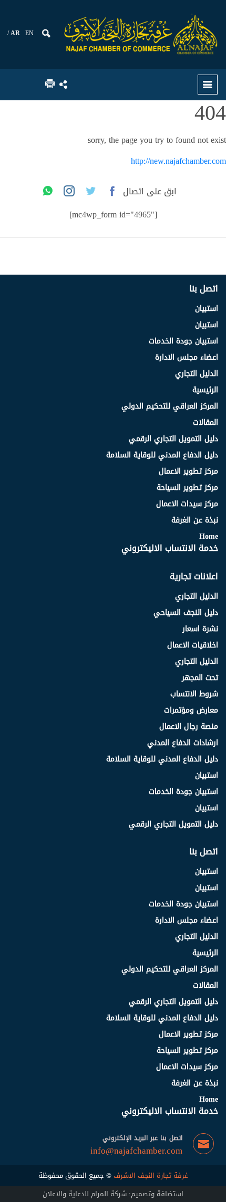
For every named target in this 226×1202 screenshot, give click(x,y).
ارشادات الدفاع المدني (182, 743)
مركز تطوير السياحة (187, 487)
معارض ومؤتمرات (191, 710)
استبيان (206, 308)
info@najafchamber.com (136, 1151)
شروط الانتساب (194, 694)
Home (208, 536)
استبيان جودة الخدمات (183, 341)
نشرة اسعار (200, 629)
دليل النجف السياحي (185, 612)
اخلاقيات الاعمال (192, 645)
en (29, 33)
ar (15, 33)
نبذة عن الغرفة (194, 520)
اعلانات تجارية (194, 576)
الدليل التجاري (196, 374)
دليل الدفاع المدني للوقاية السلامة (162, 455)
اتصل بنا (203, 288)
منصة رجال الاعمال (188, 726)
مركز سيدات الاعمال (187, 504)
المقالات (205, 422)
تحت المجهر (200, 678)
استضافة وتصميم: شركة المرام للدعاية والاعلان (113, 1193)
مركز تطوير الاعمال (188, 471)
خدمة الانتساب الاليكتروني (169, 548)
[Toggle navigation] (208, 85)
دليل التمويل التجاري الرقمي (173, 439)
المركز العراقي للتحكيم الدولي (169, 406)
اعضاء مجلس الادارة (186, 357)
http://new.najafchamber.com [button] (178, 161)
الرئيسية (205, 390)
